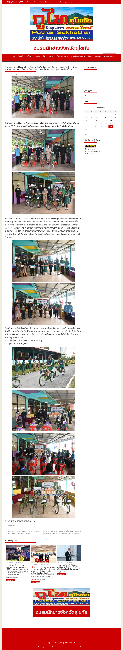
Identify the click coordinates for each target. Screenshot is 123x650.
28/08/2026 (10, 563)
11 (96, 120)
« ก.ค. (86, 135)
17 (91, 123)
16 (86, 123)
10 (91, 120)
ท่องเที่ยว (51, 56)
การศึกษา (29, 56)
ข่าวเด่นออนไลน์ (109, 56)
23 (86, 126)
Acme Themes (80, 647)
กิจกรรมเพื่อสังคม (62, 56)
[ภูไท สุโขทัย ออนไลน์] (7, 55)
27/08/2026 (35, 565)
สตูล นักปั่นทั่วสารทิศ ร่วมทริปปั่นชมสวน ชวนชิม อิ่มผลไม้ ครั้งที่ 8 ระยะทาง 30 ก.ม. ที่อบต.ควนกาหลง (24, 532)
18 (96, 123)
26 (101, 126)
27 (106, 126)
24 (91, 126)
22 (115, 123)
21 (111, 123)
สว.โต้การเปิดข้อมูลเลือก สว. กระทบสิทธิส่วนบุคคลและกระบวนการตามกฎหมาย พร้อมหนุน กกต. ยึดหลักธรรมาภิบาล (72, 2)
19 (101, 123)
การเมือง (37, 56)
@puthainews (19, 74)
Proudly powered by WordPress (48, 647)
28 (111, 126)
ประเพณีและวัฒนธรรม (78, 56)
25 (96, 126)
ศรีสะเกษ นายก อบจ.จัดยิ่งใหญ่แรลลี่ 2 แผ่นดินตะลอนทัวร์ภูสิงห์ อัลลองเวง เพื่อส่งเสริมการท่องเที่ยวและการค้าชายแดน (62, 532)
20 (106, 123)
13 (106, 120)
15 (115, 120)
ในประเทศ (98, 56)
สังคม (90, 56)
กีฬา (44, 56)
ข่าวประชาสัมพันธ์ (17, 56)
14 (111, 120)
